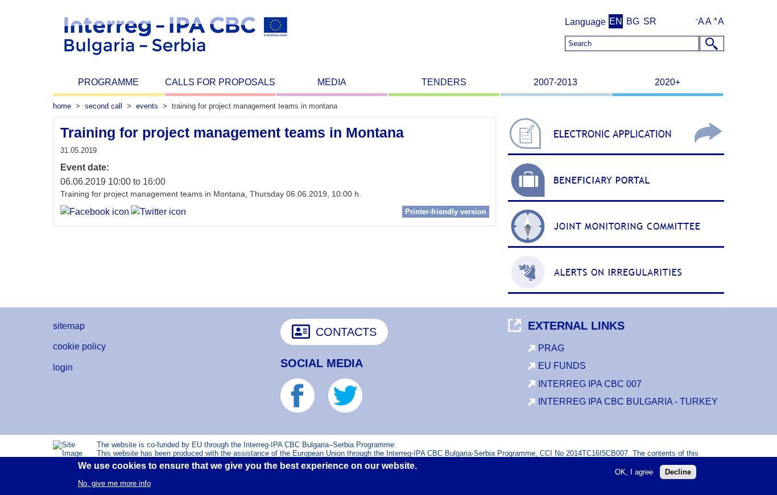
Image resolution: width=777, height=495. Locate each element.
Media (331, 82)
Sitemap (69, 326)
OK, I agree (634, 471)
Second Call (103, 106)
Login (63, 367)
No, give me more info (114, 483)
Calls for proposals (220, 82)
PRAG (551, 348)
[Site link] (616, 155)
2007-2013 (555, 82)
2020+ (667, 82)
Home (62, 106)
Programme (108, 82)
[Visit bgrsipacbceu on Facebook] (94, 213)
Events (147, 106)
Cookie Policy (79, 346)
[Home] (176, 60)
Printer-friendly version (445, 211)
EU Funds (562, 366)
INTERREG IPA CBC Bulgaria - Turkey (628, 401)
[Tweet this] (158, 213)
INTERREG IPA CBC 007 (590, 384)
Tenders (443, 82)
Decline (678, 471)
